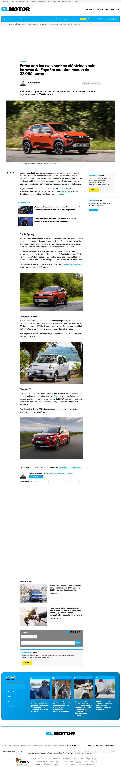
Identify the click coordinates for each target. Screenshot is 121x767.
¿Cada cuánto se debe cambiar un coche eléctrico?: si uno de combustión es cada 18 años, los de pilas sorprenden (58, 208)
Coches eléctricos (42, 482)
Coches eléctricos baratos (55, 482)
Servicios (82, 19)
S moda (72, 764)
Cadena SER (75, 759)
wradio (57, 761)
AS (8, 701)
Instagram (76, 467)
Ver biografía (34, 477)
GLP (59, 1)
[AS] (94, 9)
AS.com (81, 759)
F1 (9, 1)
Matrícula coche (42, 1)
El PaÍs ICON (64, 764)
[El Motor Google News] (75, 746)
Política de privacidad (14, 745)
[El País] (89, 9)
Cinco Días (64, 761)
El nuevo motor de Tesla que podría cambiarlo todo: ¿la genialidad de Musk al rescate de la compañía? (55, 220)
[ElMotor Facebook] (65, 746)
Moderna (47, 764)
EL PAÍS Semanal (79, 761)
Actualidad (12, 19)
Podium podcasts (56, 764)
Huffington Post (41, 761)
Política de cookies (39, 745)
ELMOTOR (11, 686)
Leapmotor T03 (75, 482)
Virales (46, 19)
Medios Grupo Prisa (22, 765)
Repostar (21, 1)
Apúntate (27, 662)
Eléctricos (22, 19)
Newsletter (66, 19)
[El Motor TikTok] (72, 746)
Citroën (57, 396)
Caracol (94, 759)
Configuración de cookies (27, 745)
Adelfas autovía (52, 1)
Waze (27, 1)
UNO (51, 761)
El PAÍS (39, 759)
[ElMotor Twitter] (67, 746)
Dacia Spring (66, 482)
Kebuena (92, 761)
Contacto (54, 745)
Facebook (63, 467)
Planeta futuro (85, 761)
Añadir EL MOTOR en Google (93, 83)
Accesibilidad (48, 745)
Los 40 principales (48, 759)
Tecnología (54, 19)
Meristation (90, 764)
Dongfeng (14, 1)
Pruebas (38, 19)
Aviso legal (4, 745)
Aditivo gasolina (66, 1)
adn (87, 759)
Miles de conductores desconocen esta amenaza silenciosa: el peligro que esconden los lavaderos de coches (61, 706)
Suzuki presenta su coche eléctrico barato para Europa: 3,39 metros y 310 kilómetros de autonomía (65, 587)
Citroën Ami (66, 191)
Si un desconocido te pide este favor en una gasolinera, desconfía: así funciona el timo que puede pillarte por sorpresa (40, 706)
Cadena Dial (71, 761)
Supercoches (75, 1)
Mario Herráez (35, 82)
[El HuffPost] (109, 9)
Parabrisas (33, 1)
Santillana (57, 759)
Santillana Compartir (67, 759)
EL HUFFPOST (11, 691)
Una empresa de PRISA (22, 760)
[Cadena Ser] (118, 9)
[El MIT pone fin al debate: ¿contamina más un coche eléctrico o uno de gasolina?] (105, 698)
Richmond (37, 764)
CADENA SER (11, 707)
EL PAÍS (9, 696)
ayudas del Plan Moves (73, 264)
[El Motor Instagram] (70, 746)
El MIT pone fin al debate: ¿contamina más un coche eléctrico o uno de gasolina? (104, 705)
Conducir (30, 19)
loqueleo (80, 764)
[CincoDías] (100, 9)
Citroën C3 (33, 482)
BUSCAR (93, 210)
